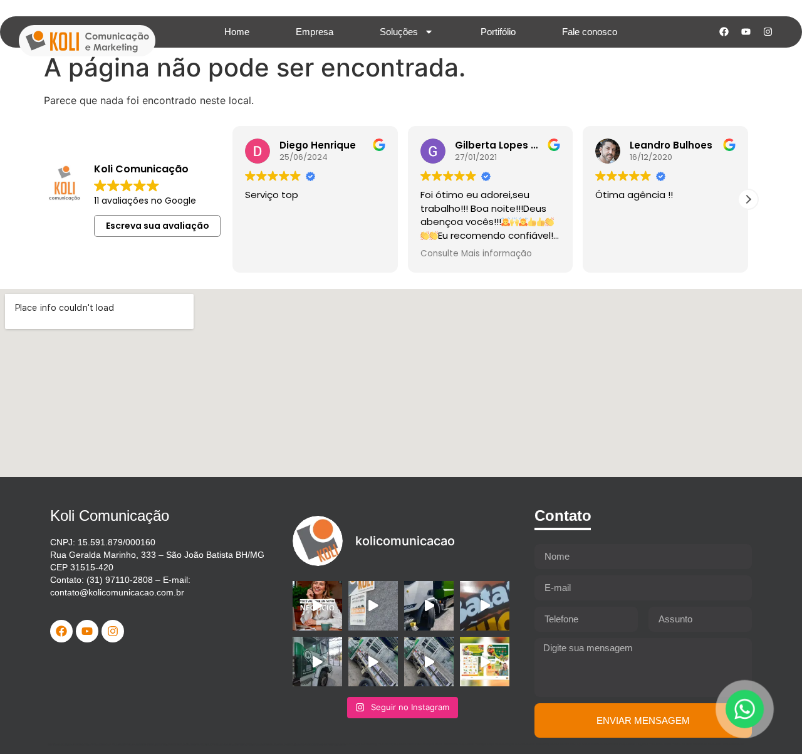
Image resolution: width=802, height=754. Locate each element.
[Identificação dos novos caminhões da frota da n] (429, 606)
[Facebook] (723, 32)
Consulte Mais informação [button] (476, 253)
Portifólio (498, 31)
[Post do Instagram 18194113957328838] (484, 606)
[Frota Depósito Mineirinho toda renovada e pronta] (317, 661)
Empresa (314, 31)
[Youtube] (745, 32)
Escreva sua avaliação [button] (157, 225)
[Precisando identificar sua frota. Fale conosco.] (373, 606)
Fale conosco (589, 31)
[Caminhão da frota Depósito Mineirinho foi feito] (373, 661)
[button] (748, 199)
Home (236, 31)
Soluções (399, 31)
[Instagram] (767, 32)
